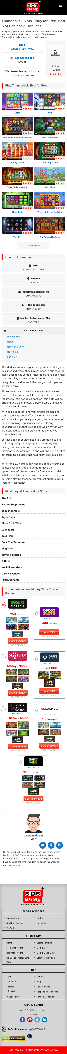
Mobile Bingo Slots (46, 953)
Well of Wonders (50, 137)
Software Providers (46, 958)
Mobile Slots (43, 947)
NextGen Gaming (16, 346)
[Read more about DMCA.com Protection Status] (14, 1038)
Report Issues (43, 986)
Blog (39, 981)
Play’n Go (12, 356)
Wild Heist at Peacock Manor (17, 137)
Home (9, 942)
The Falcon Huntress (50, 237)
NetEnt (10, 341)
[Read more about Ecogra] (37, 1029)
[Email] (42, 845)
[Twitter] (51, 845)
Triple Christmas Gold (17, 187)
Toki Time (50, 187)
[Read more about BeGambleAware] (17, 1029)
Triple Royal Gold (49, 162)
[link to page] (11, 620)
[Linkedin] (59, 845)
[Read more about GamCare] (4, 1029)
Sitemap (10, 986)
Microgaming (13, 336)
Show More (33, 245)
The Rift (17, 237)
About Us (11, 976)
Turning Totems (17, 162)
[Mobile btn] (60, 5)
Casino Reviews (44, 942)
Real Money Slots (14, 953)
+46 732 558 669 (24, 58)
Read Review (17, 610)
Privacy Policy (12, 996)
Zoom (17, 112)
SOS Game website (24, 855)
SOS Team (11, 981)
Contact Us (42, 976)
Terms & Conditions (46, 996)
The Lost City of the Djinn (49, 212)
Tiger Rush (17, 212)
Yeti (50, 112)
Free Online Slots (14, 947)
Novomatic (12, 351)
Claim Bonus (17, 640)
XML (13, 991)
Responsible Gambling (47, 991)
